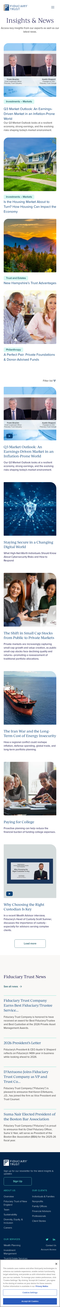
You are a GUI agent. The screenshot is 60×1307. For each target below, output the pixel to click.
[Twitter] (47, 1239)
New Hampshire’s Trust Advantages (30, 283)
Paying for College (19, 822)
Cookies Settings (30, 1292)
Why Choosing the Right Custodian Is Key (24, 906)
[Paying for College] (30, 789)
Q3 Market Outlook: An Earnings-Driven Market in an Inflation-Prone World (29, 113)
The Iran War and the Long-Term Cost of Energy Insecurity (30, 733)
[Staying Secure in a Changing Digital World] (30, 509)
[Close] (56, 1263)
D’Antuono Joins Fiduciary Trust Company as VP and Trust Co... (26, 1076)
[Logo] (17, 8)
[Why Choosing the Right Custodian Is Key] (30, 871)
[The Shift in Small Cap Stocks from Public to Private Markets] (30, 600)
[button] (30, 943)
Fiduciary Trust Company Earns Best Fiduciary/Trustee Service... (28, 1005)
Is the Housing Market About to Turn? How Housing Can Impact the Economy (30, 206)
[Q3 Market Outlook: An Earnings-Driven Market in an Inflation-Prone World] (30, 414)
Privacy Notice (42, 1286)
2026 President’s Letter (22, 1042)
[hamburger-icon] (52, 8)
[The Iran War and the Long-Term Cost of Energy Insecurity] (30, 698)
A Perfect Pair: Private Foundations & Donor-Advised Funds (29, 357)
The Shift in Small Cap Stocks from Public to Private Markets (29, 635)
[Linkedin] (54, 1239)
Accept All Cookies (30, 1301)
